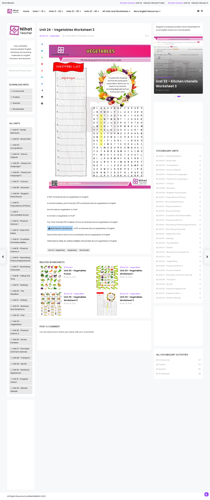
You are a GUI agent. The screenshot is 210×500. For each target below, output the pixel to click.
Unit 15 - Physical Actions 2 (170, 220)
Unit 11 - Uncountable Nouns (171, 201)
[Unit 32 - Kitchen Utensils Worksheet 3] (178, 65)
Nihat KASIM (33, 496)
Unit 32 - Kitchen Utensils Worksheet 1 (183, 3)
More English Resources (146, 11)
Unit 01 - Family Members (169, 156)
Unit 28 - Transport (21, 357)
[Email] (42, 97)
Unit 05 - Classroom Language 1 (173, 174)
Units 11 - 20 (55, 11)
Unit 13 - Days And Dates (169, 211)
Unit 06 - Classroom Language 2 (173, 179)
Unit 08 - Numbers (21, 187)
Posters (16, 97)
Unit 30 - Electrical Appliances (172, 288)
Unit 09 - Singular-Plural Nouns (172, 192)
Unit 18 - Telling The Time (169, 233)
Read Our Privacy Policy (20, 70)
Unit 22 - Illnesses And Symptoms (173, 252)
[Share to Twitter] (42, 51)
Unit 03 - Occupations (168, 165)
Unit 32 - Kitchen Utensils (169, 297)
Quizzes (16, 103)
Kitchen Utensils (110, 3)
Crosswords (18, 91)
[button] (176, 96)
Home (26, 11)
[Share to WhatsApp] (42, 57)
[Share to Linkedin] (42, 77)
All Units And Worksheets (115, 11)
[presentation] (156, 70)
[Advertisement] (20, 444)
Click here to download (61, 228)
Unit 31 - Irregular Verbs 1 (169, 293)
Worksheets (18, 109)
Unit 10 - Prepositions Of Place (172, 197)
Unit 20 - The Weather (168, 243)
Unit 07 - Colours (20, 181)
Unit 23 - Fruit (18, 315)
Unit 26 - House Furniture (169, 270)
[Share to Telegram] (42, 90)
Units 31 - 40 (90, 11)
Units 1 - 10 (38, 11)
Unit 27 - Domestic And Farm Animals (175, 275)
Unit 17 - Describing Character (172, 229)
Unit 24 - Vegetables (51, 36)
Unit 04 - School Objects (169, 169)
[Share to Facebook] (42, 44)
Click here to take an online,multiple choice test (69, 241)
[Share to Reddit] (42, 70)
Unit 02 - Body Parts (22, 139)
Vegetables (72, 250)
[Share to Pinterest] (42, 64)
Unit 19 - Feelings (20, 285)
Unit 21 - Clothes (20, 300)
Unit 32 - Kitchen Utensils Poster (132, 3)
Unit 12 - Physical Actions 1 (170, 206)
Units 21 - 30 (72, 11)
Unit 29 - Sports (20, 363)
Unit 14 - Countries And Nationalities (174, 215)
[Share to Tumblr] (42, 83)
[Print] (42, 103)
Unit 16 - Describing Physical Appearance (177, 224)
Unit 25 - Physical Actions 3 (170, 265)
